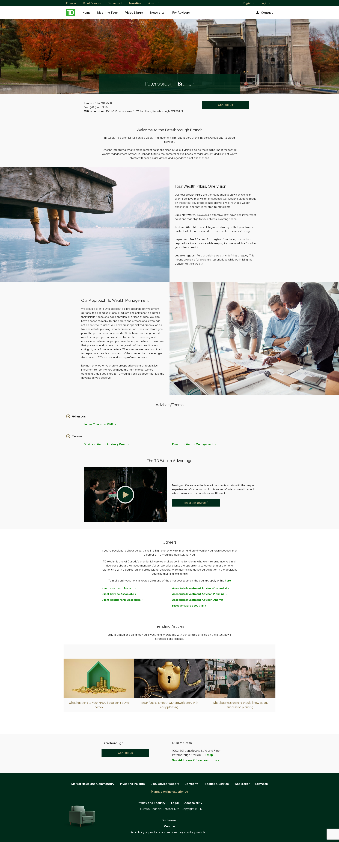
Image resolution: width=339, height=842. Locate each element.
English (249, 3)
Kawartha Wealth (192, 444)
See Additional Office (194, 760)
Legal (175, 803)
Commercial (115, 3)
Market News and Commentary (92, 784)
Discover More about (188, 605)
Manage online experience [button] (169, 791)
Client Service (118, 594)
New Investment (117, 588)
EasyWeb (261, 784)
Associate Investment (199, 588)
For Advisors (181, 12)
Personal (71, 3)
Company (191, 784)
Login (264, 3)
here (228, 580)
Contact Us (225, 105)
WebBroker (242, 784)
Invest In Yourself (196, 502)
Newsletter (158, 12)
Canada (169, 826)
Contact (267, 12)
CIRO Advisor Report (164, 784)
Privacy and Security (151, 803)
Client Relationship (121, 600)
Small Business (92, 3)
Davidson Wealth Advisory (105, 444)
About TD (153, 3)
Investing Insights (132, 784)
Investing (135, 3)
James (99, 424)
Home (86, 12)
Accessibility (193, 803)
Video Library (134, 12)
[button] (76, 416)
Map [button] (210, 755)
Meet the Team (107, 12)
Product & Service (216, 784)
